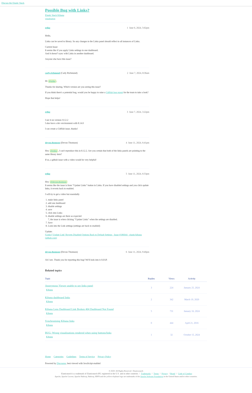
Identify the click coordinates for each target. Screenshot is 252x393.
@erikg (52, 81)
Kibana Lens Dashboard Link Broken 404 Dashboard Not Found (79, 309)
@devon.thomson (58, 182)
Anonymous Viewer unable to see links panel (69, 285)
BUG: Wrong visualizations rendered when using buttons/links (78, 332)
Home (48, 356)
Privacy (165, 374)
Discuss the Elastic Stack (12, 3)
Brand (172, 374)
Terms (156, 374)
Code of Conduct (185, 374)
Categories (58, 356)
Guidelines (71, 356)
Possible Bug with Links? (67, 10)
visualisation (50, 19)
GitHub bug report (114, 92)
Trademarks (146, 374)
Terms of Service (87, 356)
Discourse (61, 363)
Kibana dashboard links (57, 297)
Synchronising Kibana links (59, 321)
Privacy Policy (104, 356)
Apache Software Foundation (151, 376)
